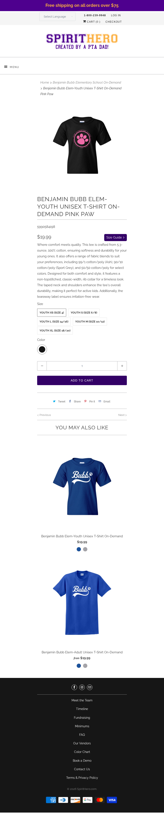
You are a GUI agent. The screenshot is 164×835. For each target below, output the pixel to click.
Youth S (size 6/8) (84, 312)
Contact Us (82, 769)
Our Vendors (82, 743)
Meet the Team (82, 700)
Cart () (93, 21)
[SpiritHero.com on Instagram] (82, 687)
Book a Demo (82, 760)
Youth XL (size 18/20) (55, 330)
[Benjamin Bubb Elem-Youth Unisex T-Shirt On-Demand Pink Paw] (82, 145)
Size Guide (114, 237)
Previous (45, 415)
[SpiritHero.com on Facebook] (74, 687)
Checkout (113, 21)
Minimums (82, 726)
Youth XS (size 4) (52, 312)
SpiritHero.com (87, 789)
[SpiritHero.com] (82, 42)
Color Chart (82, 752)
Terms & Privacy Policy (82, 777)
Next (121, 415)
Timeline (82, 709)
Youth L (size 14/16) (54, 321)
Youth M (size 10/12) (90, 321)
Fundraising (82, 717)
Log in (116, 15)
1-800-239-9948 (95, 15)
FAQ (82, 734)
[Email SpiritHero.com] (89, 687)
